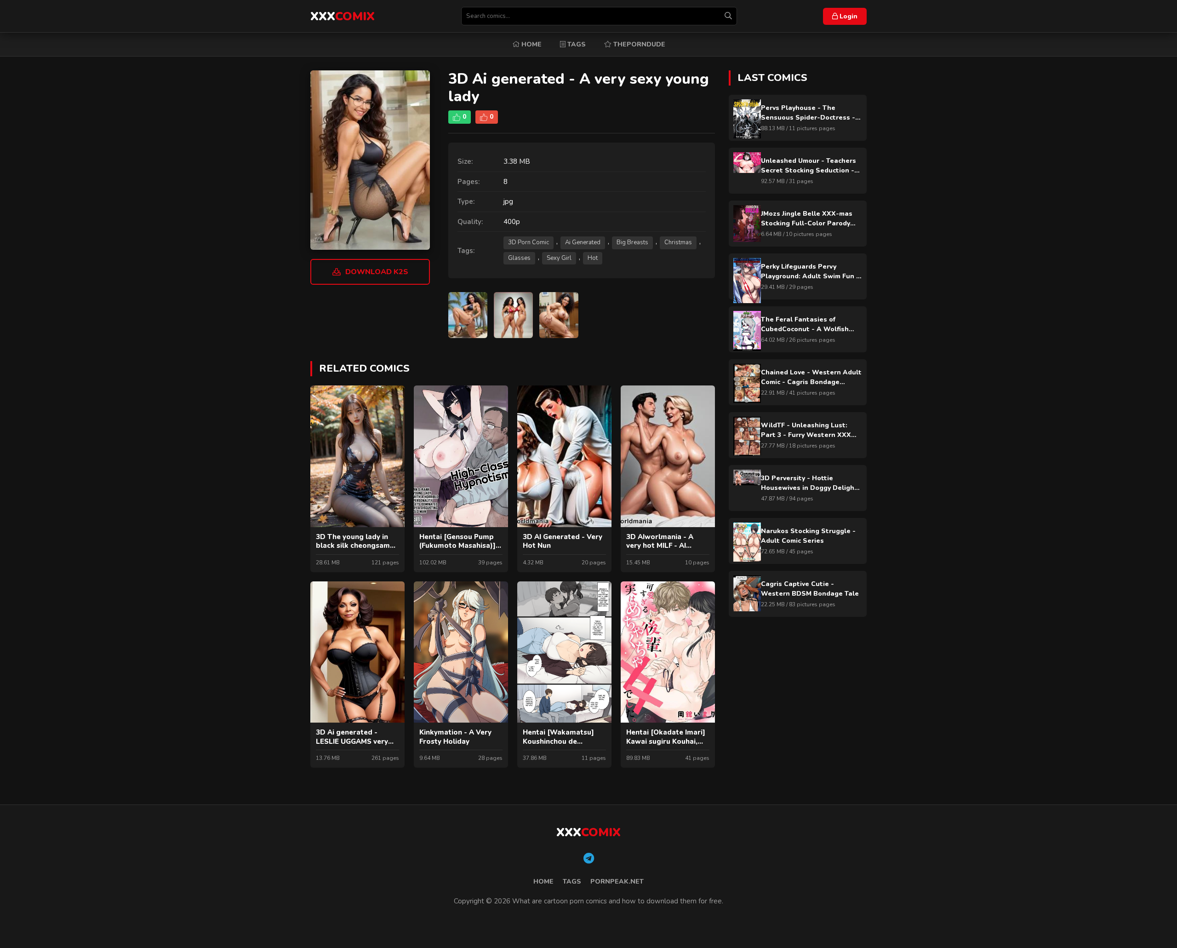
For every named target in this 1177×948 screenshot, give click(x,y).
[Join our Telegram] (588, 858)
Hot (593, 258)
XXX (342, 16)
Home (531, 44)
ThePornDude (638, 44)
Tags (576, 44)
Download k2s (376, 272)
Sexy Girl (559, 258)
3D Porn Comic (528, 242)
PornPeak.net (617, 881)
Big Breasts (632, 242)
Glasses (519, 258)
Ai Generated (582, 242)
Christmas (678, 242)
